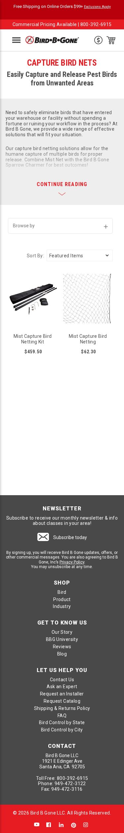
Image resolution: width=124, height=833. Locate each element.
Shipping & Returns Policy (62, 708)
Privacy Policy (72, 562)
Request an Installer (62, 693)
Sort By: (35, 255)
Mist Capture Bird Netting (88, 339)
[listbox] (80, 255)
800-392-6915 (96, 24)
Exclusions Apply (97, 7)
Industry (62, 606)
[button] (60, 226)
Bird (62, 592)
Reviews (62, 646)
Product (62, 599)
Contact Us (62, 679)
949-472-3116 (67, 789)
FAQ (62, 715)
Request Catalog (62, 701)
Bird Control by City (62, 729)
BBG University (62, 639)
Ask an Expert (62, 686)
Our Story (62, 632)
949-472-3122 (70, 783)
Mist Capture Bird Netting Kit (33, 339)
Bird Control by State (62, 722)
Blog (62, 654)
